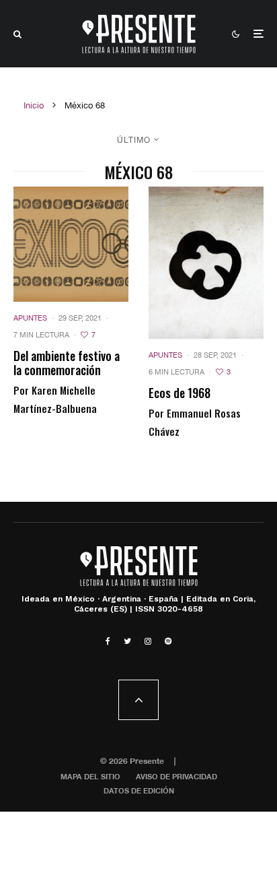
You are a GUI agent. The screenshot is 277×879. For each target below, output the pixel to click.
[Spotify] (168, 641)
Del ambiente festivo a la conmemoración (66, 363)
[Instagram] (148, 641)
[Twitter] (127, 641)
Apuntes (30, 318)
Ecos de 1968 (179, 393)
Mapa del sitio (90, 776)
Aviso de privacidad (176, 776)
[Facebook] (108, 641)
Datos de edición (139, 790)
